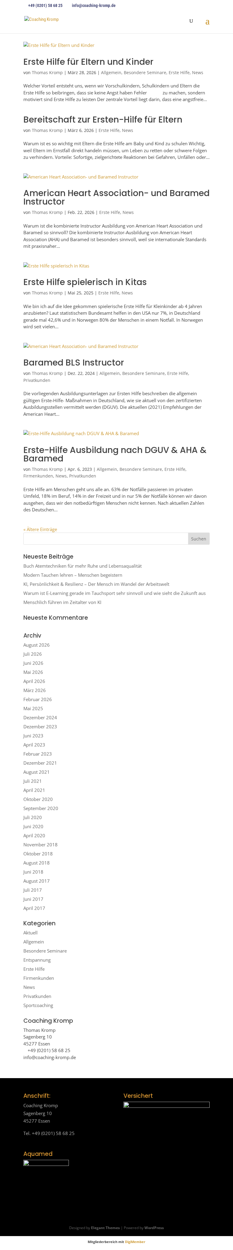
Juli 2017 (32, 890)
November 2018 (40, 845)
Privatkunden (36, 380)
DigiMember (135, 1241)
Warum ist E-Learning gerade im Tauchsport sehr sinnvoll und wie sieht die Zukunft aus (114, 593)
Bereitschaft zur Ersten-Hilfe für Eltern (102, 120)
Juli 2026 (32, 654)
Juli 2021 (32, 781)
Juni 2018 (33, 872)
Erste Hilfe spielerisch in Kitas (85, 282)
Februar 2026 (37, 699)
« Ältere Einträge (40, 529)
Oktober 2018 (38, 854)
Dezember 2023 (40, 726)
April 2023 (34, 745)
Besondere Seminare (145, 72)
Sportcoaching (38, 1005)
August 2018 (36, 863)
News (197, 72)
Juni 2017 (33, 899)
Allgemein (111, 72)
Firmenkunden (38, 476)
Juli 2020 (32, 817)
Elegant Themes (105, 1227)
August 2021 (36, 772)
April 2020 (34, 835)
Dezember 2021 (40, 763)
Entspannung (37, 960)
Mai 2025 (33, 708)
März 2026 (34, 690)
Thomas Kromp (47, 72)
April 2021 (34, 790)
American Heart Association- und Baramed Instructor (116, 197)
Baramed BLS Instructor (73, 363)
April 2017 (34, 908)
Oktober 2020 (38, 799)
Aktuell (30, 933)
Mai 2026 (33, 672)
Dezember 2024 (40, 717)
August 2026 (36, 645)
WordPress (154, 1227)
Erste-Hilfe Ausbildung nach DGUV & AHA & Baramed (115, 454)
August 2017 (36, 881)
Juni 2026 (33, 663)
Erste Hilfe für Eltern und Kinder (88, 62)
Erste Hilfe (179, 72)
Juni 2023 (33, 736)
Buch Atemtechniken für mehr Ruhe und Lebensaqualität (82, 566)
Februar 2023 (37, 754)
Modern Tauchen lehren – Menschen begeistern (72, 575)
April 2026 (34, 681)
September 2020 (40, 808)
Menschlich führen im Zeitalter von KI (62, 602)
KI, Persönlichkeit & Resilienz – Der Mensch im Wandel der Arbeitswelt (96, 584)
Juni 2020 (33, 826)
